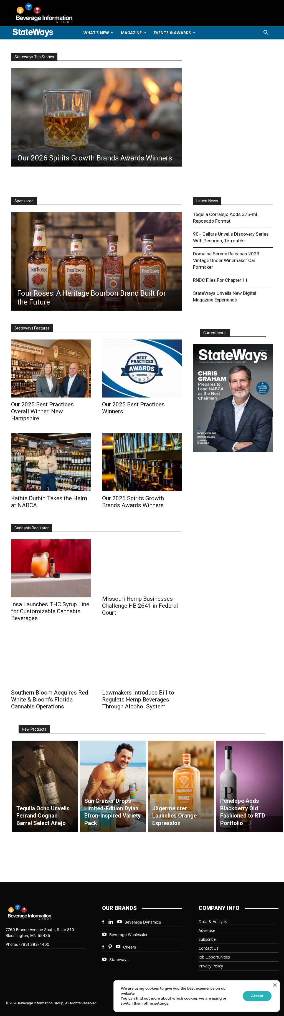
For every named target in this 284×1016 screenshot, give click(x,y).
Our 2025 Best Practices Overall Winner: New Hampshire (42, 411)
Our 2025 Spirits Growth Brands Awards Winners (133, 502)
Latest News (207, 201)
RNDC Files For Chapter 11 (220, 280)
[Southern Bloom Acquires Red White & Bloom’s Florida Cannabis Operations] (51, 659)
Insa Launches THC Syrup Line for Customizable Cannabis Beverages (50, 611)
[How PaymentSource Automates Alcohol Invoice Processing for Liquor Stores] (96, 261)
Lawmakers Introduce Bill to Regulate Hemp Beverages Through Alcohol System (138, 699)
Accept (257, 996)
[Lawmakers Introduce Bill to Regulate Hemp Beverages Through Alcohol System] (142, 659)
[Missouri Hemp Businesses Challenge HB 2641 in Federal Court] (142, 565)
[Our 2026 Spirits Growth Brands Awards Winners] (96, 117)
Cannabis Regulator (31, 528)
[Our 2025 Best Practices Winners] (142, 368)
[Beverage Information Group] (53, 13)
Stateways (118, 959)
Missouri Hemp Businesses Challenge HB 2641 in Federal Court (140, 605)
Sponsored (24, 201)
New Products (34, 729)
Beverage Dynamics (143, 922)
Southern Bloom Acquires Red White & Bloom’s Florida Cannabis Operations (49, 699)
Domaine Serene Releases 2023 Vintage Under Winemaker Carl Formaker (226, 260)
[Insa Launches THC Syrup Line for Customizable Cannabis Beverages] (51, 568)
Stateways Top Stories (34, 57)
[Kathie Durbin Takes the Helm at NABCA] (51, 462)
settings (161, 1003)
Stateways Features (32, 328)
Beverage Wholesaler (128, 934)
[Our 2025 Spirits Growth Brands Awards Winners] (142, 462)
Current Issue (215, 333)
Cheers (129, 947)
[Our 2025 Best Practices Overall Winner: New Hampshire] (51, 368)
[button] (266, 32)
